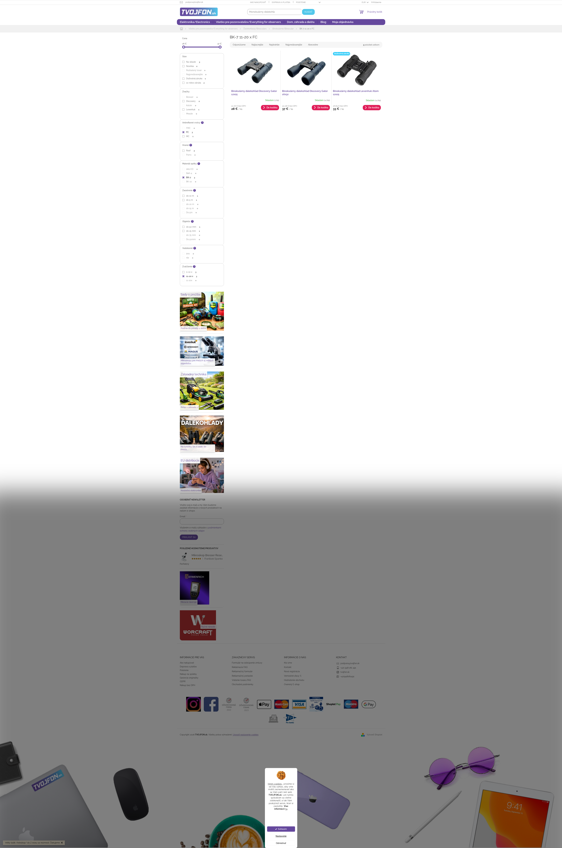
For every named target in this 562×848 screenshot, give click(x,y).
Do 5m (191, 212)
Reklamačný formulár (242, 671)
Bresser (191, 97)
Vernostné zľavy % (292, 676)
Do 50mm (193, 239)
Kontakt (287, 667)
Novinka (191, 66)
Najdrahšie (274, 45)
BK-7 (190, 177)
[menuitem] (195, 22)
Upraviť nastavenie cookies (245, 734)
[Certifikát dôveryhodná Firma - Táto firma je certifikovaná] (228, 704)
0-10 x (191, 272)
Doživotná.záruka (196, 78)
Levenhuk (192, 109)
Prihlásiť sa (189, 537)
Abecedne (313, 45)
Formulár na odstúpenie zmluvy (247, 663)
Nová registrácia (292, 671)
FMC (190, 128)
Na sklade (193, 62)
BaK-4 (191, 173)
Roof (190, 150)
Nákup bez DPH (187, 685)
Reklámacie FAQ (239, 667)
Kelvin (191, 105)
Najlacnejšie (257, 45)
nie (189, 258)
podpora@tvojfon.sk (349, 663)
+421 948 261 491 (348, 668)
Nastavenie (281, 836)
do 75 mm (193, 235)
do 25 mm (193, 231)
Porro (190, 155)
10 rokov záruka (195, 83)
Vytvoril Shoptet (374, 734)
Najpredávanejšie (196, 74)
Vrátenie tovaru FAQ (241, 680)
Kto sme (288, 663)
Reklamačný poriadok (242, 676)
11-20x (191, 280)
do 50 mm (193, 227)
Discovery (193, 101)
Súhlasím (282, 829)
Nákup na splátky (188, 674)
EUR (364, 2)
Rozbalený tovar (195, 70)
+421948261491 (347, 676)
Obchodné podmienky (242, 684)
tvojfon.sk (344, 672)
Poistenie (301, 2)
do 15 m (192, 208)
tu (286, 809)
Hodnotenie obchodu (294, 680)
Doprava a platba (281, 2)
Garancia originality (189, 678)
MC (189, 136)
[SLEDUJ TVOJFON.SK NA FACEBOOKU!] (211, 704)
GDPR (182, 681)
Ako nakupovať (258, 2)
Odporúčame (239, 45)
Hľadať (308, 12)
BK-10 (191, 181)
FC (189, 132)
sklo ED (191, 169)
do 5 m (191, 200)
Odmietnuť (281, 843)
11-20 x (191, 276)
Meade (191, 113)
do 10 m (192, 196)
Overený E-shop (292, 684)
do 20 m (192, 204)
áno (190, 253)
